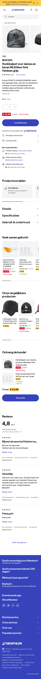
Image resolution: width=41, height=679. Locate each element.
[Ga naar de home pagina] (18, 10)
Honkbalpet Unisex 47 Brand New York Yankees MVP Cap (10, 321)
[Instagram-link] (13, 605)
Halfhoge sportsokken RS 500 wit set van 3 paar (25, 263)
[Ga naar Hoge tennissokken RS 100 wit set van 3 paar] (8, 378)
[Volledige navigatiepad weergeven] (3, 23)
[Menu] (4, 9)
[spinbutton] (9, 107)
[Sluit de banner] (37, 3)
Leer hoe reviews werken (10, 432)
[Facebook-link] (3, 605)
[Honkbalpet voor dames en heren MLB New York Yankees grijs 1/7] (16, 39)
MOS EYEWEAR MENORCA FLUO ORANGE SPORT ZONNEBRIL (9, 263)
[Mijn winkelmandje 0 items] (36, 9)
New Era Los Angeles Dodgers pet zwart (26, 321)
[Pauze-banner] (34, 3)
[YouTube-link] (8, 605)
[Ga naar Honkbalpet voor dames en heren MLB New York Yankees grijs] (8, 364)
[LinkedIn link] (17, 605)
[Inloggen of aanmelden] (31, 9)
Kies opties (20, 398)
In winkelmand (20, 123)
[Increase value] (14, 106)
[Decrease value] (4, 106)
